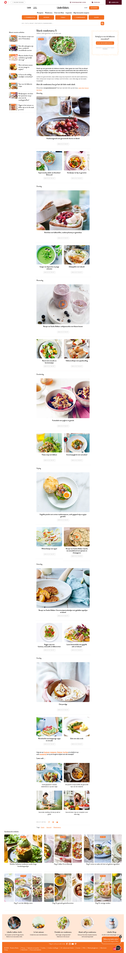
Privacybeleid (105, 48)
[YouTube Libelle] (73, 944)
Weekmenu (57, 827)
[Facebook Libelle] (67, 944)
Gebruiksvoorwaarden (33, 948)
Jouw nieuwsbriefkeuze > (105, 43)
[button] (114, 2)
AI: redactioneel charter (67, 948)
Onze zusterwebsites (35, 950)
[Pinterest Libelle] (76, 944)
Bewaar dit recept (63, 144)
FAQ (84, 948)
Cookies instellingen (53, 948)
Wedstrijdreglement (93, 948)
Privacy (23, 948)
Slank (42, 827)
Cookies (43, 948)
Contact (78, 948)
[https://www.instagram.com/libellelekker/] (70, 944)
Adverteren (24, 950)
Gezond (48, 827)
